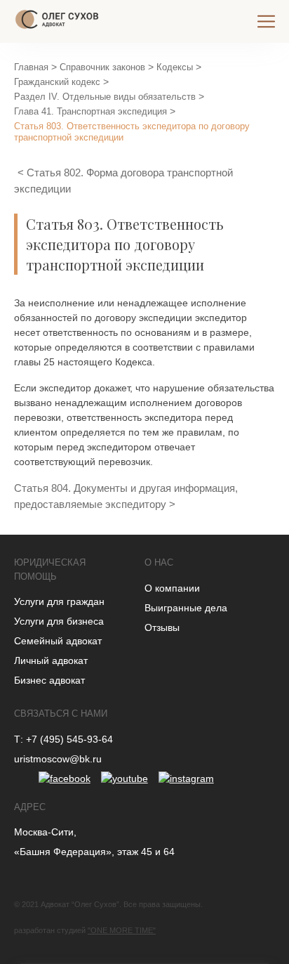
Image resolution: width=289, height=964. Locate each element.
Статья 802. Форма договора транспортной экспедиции (123, 181)
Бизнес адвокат (49, 680)
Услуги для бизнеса (59, 621)
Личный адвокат (51, 660)
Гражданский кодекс (57, 82)
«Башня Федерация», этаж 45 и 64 (94, 851)
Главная (31, 67)
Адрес (30, 807)
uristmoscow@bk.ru (58, 758)
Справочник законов (102, 67)
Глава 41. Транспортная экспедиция (90, 111)
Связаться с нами (60, 713)
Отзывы (162, 627)
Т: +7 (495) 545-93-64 (63, 739)
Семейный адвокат (58, 640)
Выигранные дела (185, 607)
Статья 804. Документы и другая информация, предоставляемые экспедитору (126, 496)
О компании (172, 588)
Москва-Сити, (45, 832)
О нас (158, 562)
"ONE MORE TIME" (122, 930)
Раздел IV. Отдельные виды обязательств (105, 96)
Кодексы (174, 67)
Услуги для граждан (59, 601)
